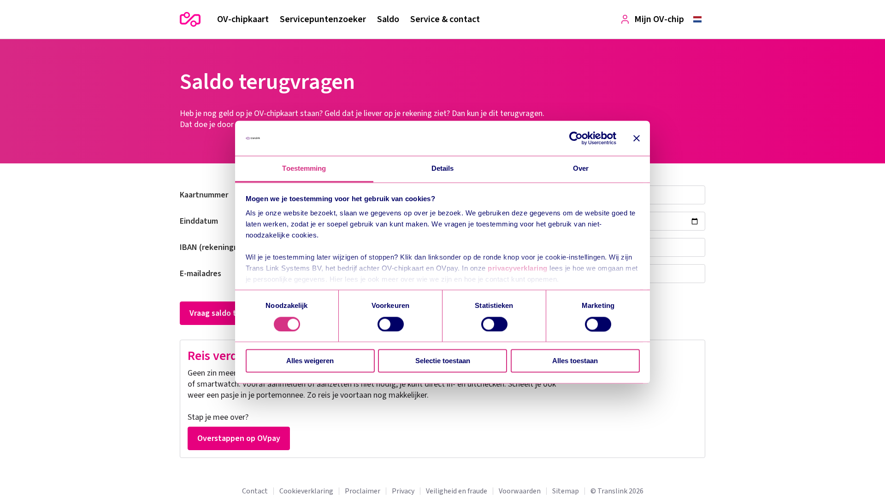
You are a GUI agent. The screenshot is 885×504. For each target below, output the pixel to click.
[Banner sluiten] (636, 138)
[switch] (391, 324)
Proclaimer (362, 491)
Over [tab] (581, 169)
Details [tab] (442, 169)
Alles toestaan (575, 361)
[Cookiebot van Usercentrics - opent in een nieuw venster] (576, 138)
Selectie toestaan (442, 361)
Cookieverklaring (306, 491)
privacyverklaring (518, 268)
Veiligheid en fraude (456, 491)
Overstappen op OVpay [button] (238, 438)
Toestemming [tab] (304, 169)
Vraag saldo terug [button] (221, 313)
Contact (255, 491)
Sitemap (565, 491)
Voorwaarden (520, 491)
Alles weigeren (310, 361)
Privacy (403, 491)
